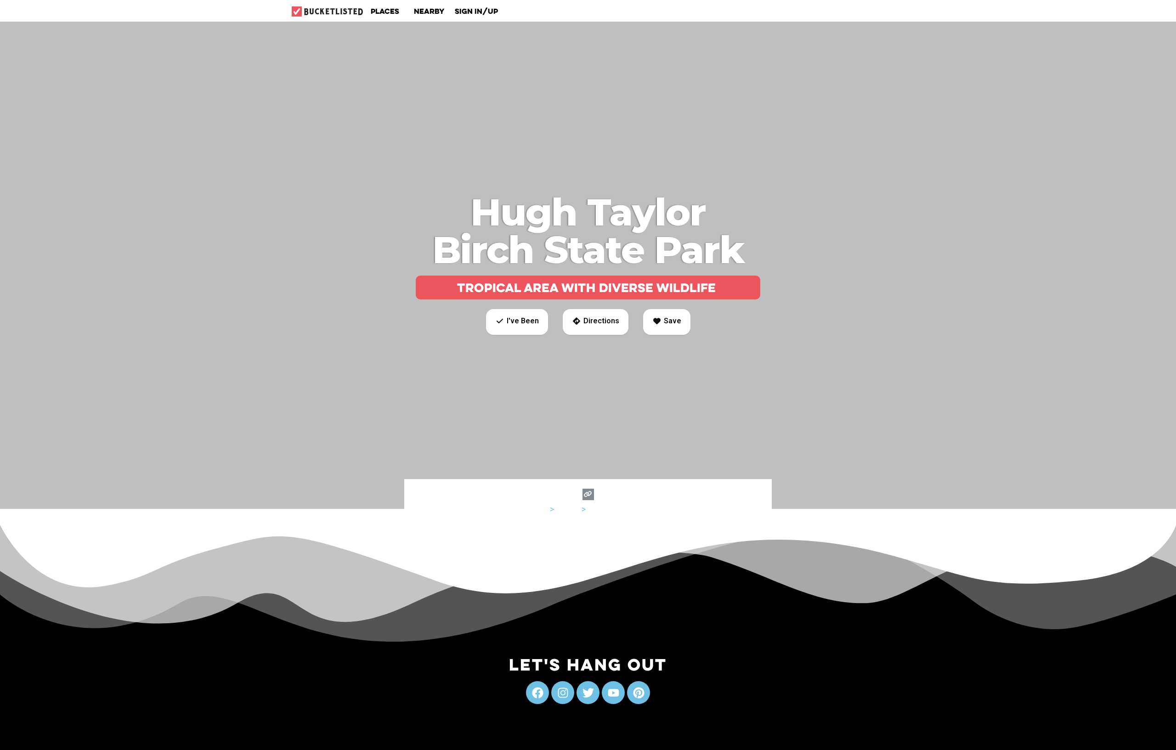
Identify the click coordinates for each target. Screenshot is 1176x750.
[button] (517, 322)
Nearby (429, 11)
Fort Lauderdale (616, 509)
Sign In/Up (476, 11)
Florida (568, 509)
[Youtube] (613, 692)
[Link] (588, 494)
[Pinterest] (638, 692)
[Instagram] (562, 692)
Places (385, 11)
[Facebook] (537, 692)
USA (540, 509)
